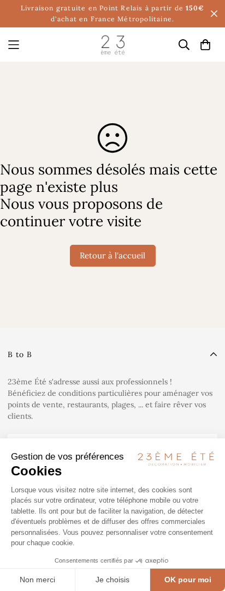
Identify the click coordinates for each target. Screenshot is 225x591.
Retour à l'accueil (112, 255)
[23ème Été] (112, 45)
